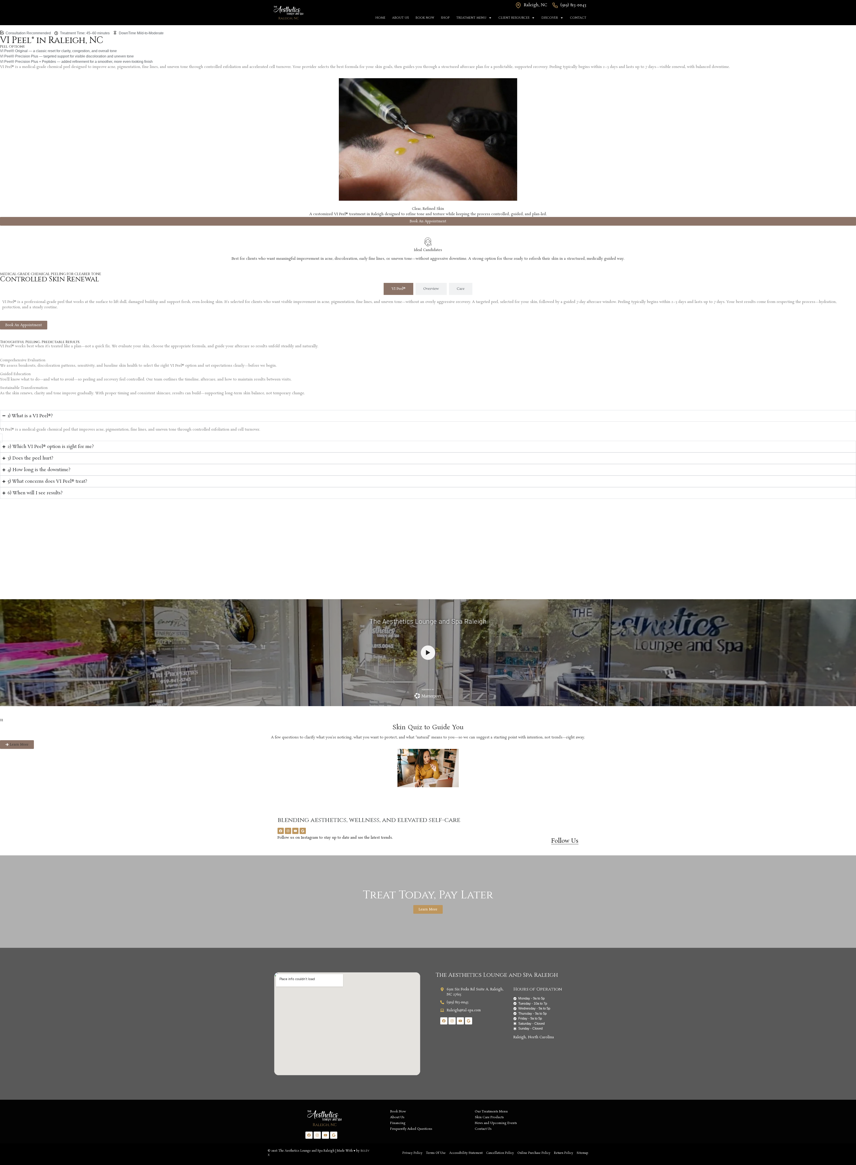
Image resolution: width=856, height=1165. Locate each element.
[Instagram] (288, 831)
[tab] (398, 289)
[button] (17, 744)
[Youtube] (295, 831)
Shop (445, 18)
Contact (578, 18)
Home (380, 18)
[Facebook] (281, 831)
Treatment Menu (471, 18)
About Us (400, 18)
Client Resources (513, 18)
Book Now (425, 18)
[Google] (303, 831)
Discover (549, 18)
